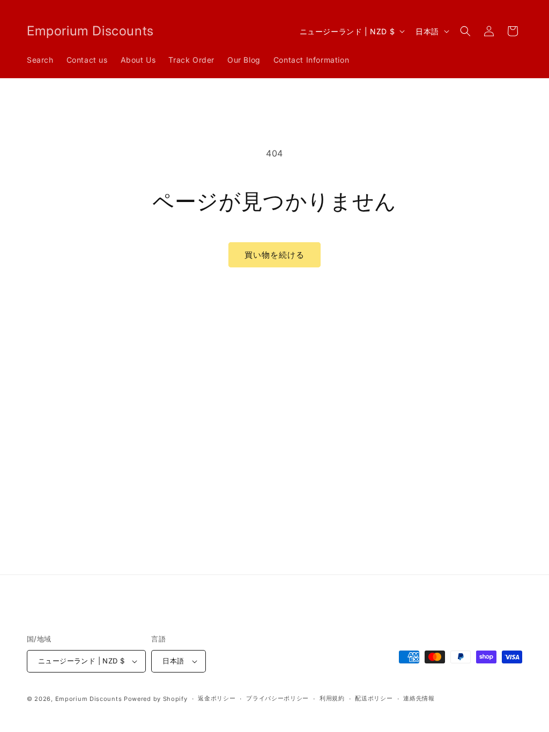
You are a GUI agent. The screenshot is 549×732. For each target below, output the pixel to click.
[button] (465, 31)
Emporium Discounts (88, 699)
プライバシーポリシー (277, 698)
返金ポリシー (216, 698)
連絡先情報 (419, 698)
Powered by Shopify (156, 699)
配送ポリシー (373, 698)
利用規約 (332, 698)
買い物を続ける (274, 255)
